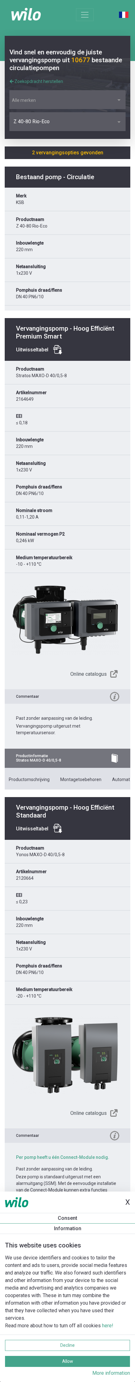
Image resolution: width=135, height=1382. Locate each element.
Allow (67, 1361)
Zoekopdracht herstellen (38, 81)
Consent (67, 1218)
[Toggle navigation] (85, 14)
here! (107, 1326)
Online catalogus (88, 674)
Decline (67, 1345)
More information (111, 1373)
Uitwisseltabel (32, 350)
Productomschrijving (29, 779)
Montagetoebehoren (80, 779)
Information (67, 1228)
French (123, 14)
